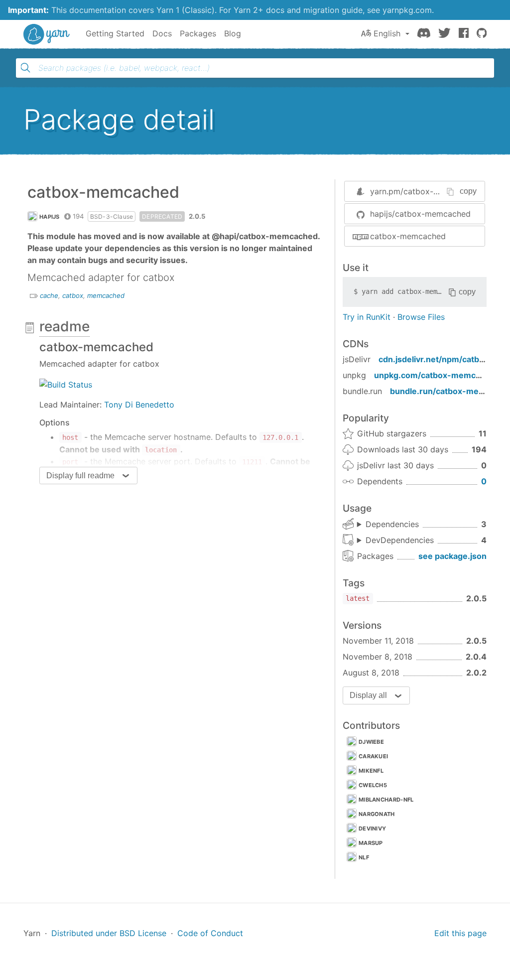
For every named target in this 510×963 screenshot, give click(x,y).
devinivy (372, 828)
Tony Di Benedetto (139, 405)
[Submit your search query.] (25, 68)
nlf (364, 857)
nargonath (377, 814)
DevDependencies (400, 540)
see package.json (452, 556)
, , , (395, 540)
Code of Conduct (210, 933)
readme (64, 326)
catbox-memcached (408, 236)
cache (49, 295)
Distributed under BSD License (108, 933)
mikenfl (371, 770)
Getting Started (115, 33)
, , (388, 524)
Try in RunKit (366, 317)
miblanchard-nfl (386, 799)
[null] (65, 384)
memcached (106, 295)
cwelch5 (373, 785)
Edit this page (460, 933)
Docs (162, 33)
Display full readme (80, 475)
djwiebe (371, 741)
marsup (371, 842)
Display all (368, 695)
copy (468, 191)
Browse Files (421, 317)
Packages (198, 33)
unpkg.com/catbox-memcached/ (438, 375)
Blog (232, 33)
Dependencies (392, 524)
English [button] (387, 33)
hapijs (49, 216)
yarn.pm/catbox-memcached (424, 191)
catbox (72, 295)
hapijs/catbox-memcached (420, 214)
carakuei (373, 756)
